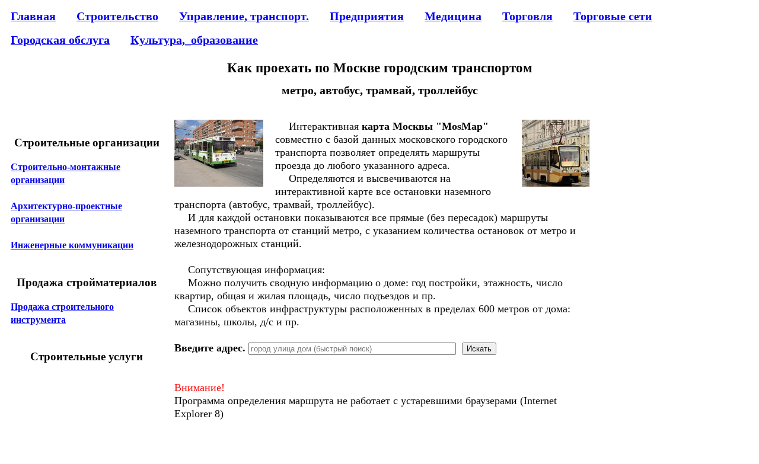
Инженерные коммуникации (72, 245)
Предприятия (367, 16)
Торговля (527, 16)
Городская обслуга (60, 39)
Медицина (453, 16)
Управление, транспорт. (244, 16)
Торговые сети (612, 16)
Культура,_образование (194, 39)
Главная (33, 16)
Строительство (117, 16)
